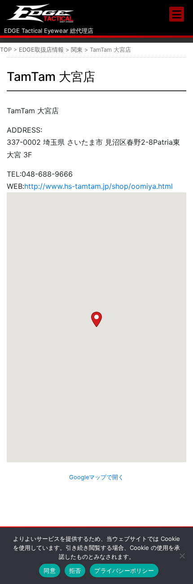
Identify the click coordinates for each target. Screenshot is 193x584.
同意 (50, 570)
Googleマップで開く (96, 477)
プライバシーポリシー (124, 570)
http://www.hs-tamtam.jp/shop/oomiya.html (98, 186)
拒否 (75, 570)
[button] (96, 319)
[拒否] (181, 555)
